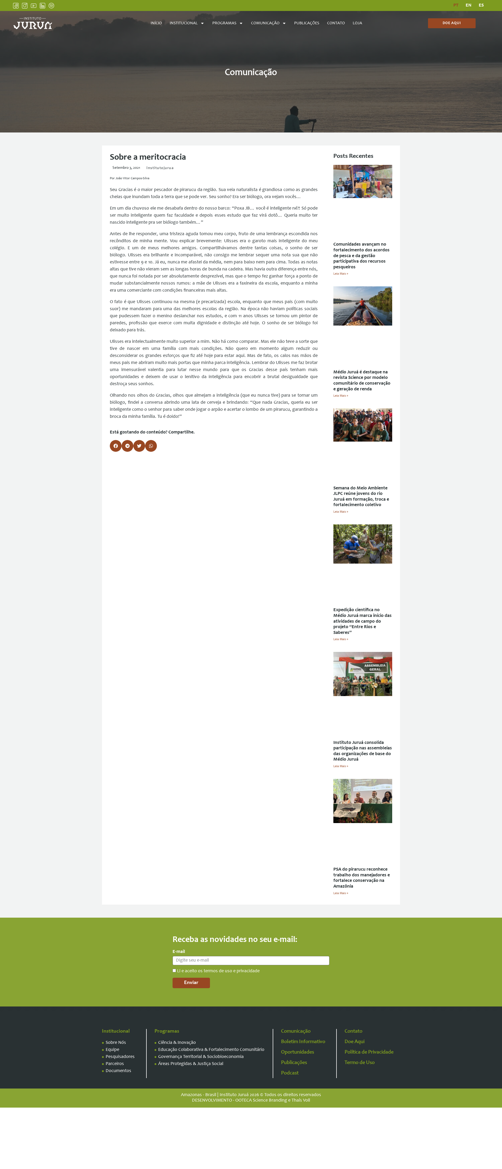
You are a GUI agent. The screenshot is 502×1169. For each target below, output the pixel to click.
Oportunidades (297, 1052)
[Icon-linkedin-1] (42, 5)
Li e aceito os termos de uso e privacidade (218, 971)
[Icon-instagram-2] (24, 5)
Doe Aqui (354, 1042)
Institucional (184, 23)
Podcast (290, 1073)
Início (156, 23)
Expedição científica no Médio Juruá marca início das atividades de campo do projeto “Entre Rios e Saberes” (362, 621)
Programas (224, 23)
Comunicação (265, 23)
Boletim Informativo (303, 1042)
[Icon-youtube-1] (33, 5)
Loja (357, 23)
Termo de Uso (360, 1063)
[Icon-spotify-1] (51, 5)
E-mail (179, 952)
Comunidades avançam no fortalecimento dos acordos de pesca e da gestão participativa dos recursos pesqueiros (361, 255)
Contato (336, 23)
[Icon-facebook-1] (16, 5)
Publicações (306, 23)
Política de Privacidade (369, 1052)
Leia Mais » (340, 273)
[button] (116, 446)
